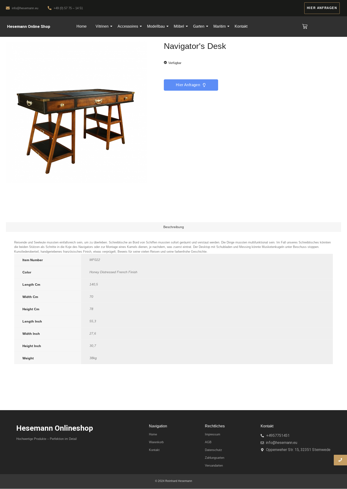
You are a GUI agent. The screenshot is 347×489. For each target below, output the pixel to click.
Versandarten (214, 465)
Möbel (179, 26)
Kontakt (241, 26)
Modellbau (156, 26)
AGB (208, 442)
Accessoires (128, 26)
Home (81, 26)
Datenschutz (213, 450)
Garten (198, 26)
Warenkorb (156, 442)
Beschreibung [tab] (173, 227)
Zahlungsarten (214, 457)
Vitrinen (102, 26)
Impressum (212, 434)
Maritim (219, 26)
